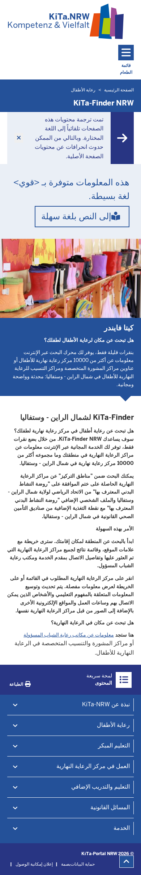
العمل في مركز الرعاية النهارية (93, 766)
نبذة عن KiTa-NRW (106, 704)
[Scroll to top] (126, 861)
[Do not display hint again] (18, 138)
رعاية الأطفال (113, 725)
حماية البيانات (82, 864)
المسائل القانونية (110, 807)
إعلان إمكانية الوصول (34, 864)
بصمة (65, 864)
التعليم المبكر (114, 745)
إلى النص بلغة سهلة (76, 216)
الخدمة (122, 828)
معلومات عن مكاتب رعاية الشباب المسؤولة (69, 635)
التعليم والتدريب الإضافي (100, 786)
